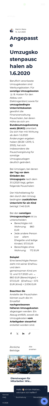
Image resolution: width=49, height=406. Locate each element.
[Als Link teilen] (29, 333)
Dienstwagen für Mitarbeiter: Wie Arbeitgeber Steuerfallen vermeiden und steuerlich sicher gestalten (24, 380)
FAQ (4, 397)
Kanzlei (6, 395)
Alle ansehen (32, 348)
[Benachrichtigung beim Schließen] (45, 388)
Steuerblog (37, 397)
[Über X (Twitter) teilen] (17, 333)
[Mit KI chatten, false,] (44, 401)
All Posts (11, 16)
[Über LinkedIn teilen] (23, 333)
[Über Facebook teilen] (11, 333)
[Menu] (43, 4)
